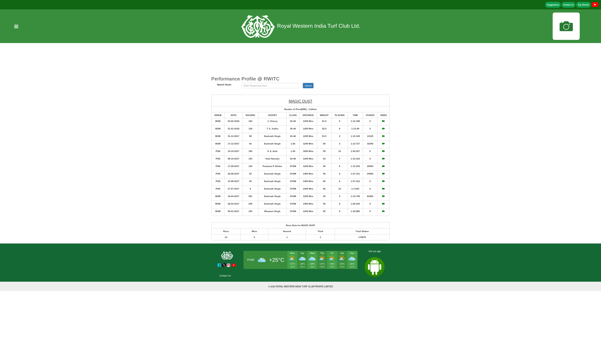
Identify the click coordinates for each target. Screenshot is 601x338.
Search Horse (224, 84)
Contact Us (225, 275)
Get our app (375, 251)
